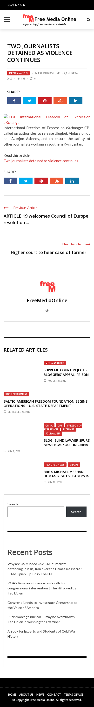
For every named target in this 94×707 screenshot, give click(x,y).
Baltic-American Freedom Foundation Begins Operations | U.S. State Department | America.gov (45, 405)
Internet (68, 429)
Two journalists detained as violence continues (41, 161)
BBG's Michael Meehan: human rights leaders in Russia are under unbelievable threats (66, 478)
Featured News (55, 464)
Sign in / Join (16, 5)
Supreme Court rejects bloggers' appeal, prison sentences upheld (66, 374)
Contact (54, 695)
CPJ (60, 425)
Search (12, 504)
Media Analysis (18, 73)
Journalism (53, 433)
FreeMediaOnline (49, 73)
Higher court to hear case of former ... (50, 252)
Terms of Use (73, 695)
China (49, 425)
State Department (16, 394)
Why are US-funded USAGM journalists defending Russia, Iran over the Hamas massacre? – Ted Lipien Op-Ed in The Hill (44, 569)
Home (12, 695)
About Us (26, 695)
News (40, 695)
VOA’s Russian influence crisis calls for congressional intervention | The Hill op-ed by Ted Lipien (41, 588)
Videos (74, 464)
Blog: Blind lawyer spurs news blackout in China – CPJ (67, 444)
